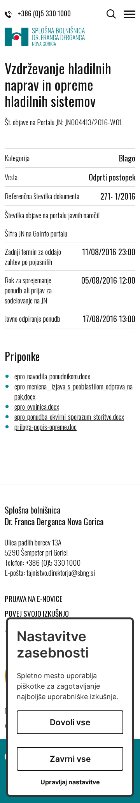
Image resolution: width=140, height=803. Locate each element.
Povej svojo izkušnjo (37, 613)
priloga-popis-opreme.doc (45, 426)
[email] (60, 572)
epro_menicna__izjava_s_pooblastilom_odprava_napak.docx (73, 391)
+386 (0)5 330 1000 (44, 13)
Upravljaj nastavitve (70, 782)
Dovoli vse (70, 722)
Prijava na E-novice (34, 598)
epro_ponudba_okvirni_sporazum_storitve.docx (69, 416)
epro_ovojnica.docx (36, 406)
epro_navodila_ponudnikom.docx (52, 375)
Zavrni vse (70, 759)
